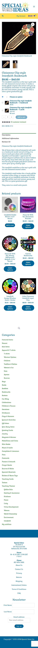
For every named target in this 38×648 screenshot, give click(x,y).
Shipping (19, 581)
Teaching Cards (8, 479)
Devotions (5, 409)
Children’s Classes (8, 406)
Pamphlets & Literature (10, 451)
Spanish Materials (8, 472)
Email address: (19, 617)
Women (6, 510)
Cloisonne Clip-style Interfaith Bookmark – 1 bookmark (21, 102)
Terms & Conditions (19, 589)
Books (4, 385)
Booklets (5, 388)
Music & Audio (7, 448)
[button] (3, 16)
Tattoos (4, 483)
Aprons (6, 375)
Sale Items (6, 347)
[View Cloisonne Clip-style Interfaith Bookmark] (6, 64)
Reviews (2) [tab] (6, 142)
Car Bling (5, 399)
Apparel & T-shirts (8, 350)
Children (7, 361)
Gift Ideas (5, 423)
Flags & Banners (8, 416)
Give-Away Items (8, 427)
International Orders (19, 585)
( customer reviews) (18, 122)
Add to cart (21, 117)
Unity (6, 503)
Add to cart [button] (10, 225)
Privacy (19, 573)
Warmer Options (10, 357)
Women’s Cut (8, 368)
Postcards (5, 458)
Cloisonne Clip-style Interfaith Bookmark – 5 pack (21, 108)
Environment (8, 517)
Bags (4, 381)
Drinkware (6, 413)
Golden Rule (8, 489)
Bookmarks (6, 392)
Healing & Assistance (11, 493)
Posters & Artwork (8, 462)
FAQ (19, 593)
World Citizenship (10, 514)
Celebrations (6, 402)
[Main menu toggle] (34, 7)
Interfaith (7, 521)
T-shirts (7, 354)
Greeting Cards (7, 430)
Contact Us (19, 569)
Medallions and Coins (10, 441)
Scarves (7, 378)
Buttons (5, 395)
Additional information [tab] (10, 138)
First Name (8, 605)
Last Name (8, 612)
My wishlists (6, 524)
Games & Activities (9, 420)
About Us (19, 565)
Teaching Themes (8, 486)
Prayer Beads (7, 465)
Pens (3, 455)
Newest (4, 343)
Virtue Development (11, 507)
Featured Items (7, 340)
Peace (6, 500)
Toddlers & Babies (10, 364)
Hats (5, 371)
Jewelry (5, 434)
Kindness (7, 496)
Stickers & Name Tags (10, 476)
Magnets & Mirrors (9, 437)
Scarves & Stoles (8, 469)
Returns (19, 577)
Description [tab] (6, 135)
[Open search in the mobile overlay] (19, 328)
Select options (28, 226)
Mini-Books (6, 444)
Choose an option (16, 97)
